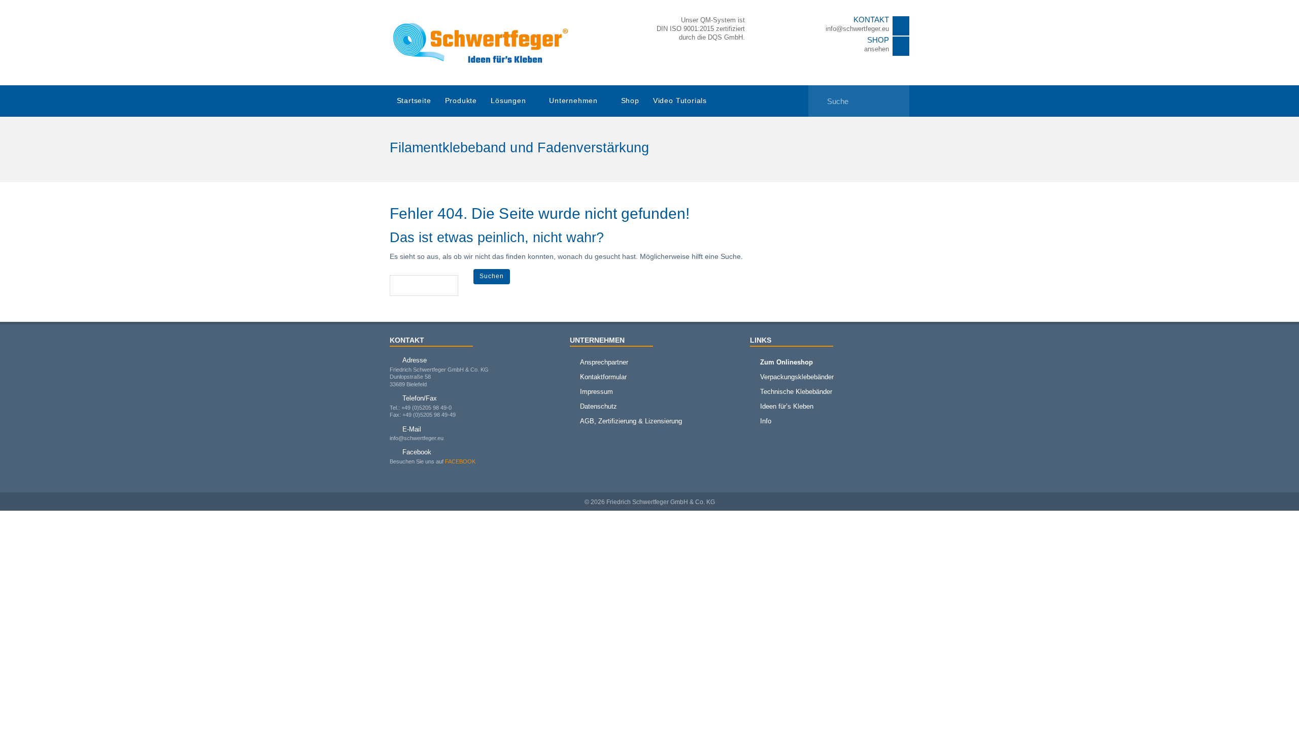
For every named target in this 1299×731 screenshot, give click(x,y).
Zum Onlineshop (786, 362)
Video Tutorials (680, 101)
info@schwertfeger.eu (857, 28)
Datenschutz (598, 406)
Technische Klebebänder (796, 391)
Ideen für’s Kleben (786, 406)
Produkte (461, 101)
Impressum (596, 391)
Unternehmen (573, 101)
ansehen (876, 49)
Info (765, 421)
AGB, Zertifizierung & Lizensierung (631, 421)
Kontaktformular (603, 377)
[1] (817, 95)
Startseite (414, 101)
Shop (630, 101)
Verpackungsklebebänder (797, 377)
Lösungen (508, 101)
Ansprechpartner (604, 362)
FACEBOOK (460, 461)
